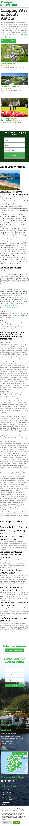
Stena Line (24, 303)
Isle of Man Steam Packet (11, 307)
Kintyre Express (21, 305)
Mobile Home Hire (6, 741)
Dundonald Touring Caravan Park (9, 119)
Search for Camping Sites (9, 734)
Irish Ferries (4, 305)
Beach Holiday (6, 792)
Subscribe (14, 685)
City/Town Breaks (7, 799)
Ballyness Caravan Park (11, 86)
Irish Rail (14, 315)
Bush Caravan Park (9, 63)
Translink (22, 315)
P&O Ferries (12, 305)
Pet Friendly (6, 795)
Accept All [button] (16, 822)
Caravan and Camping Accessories (12, 738)
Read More (23, 34)
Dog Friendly (6, 802)
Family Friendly (7, 797)
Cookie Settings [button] (7, 822)
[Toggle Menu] (26, 3)
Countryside (6, 790)
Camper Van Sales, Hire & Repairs (11, 736)
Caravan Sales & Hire (7, 743)
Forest (4, 804)
